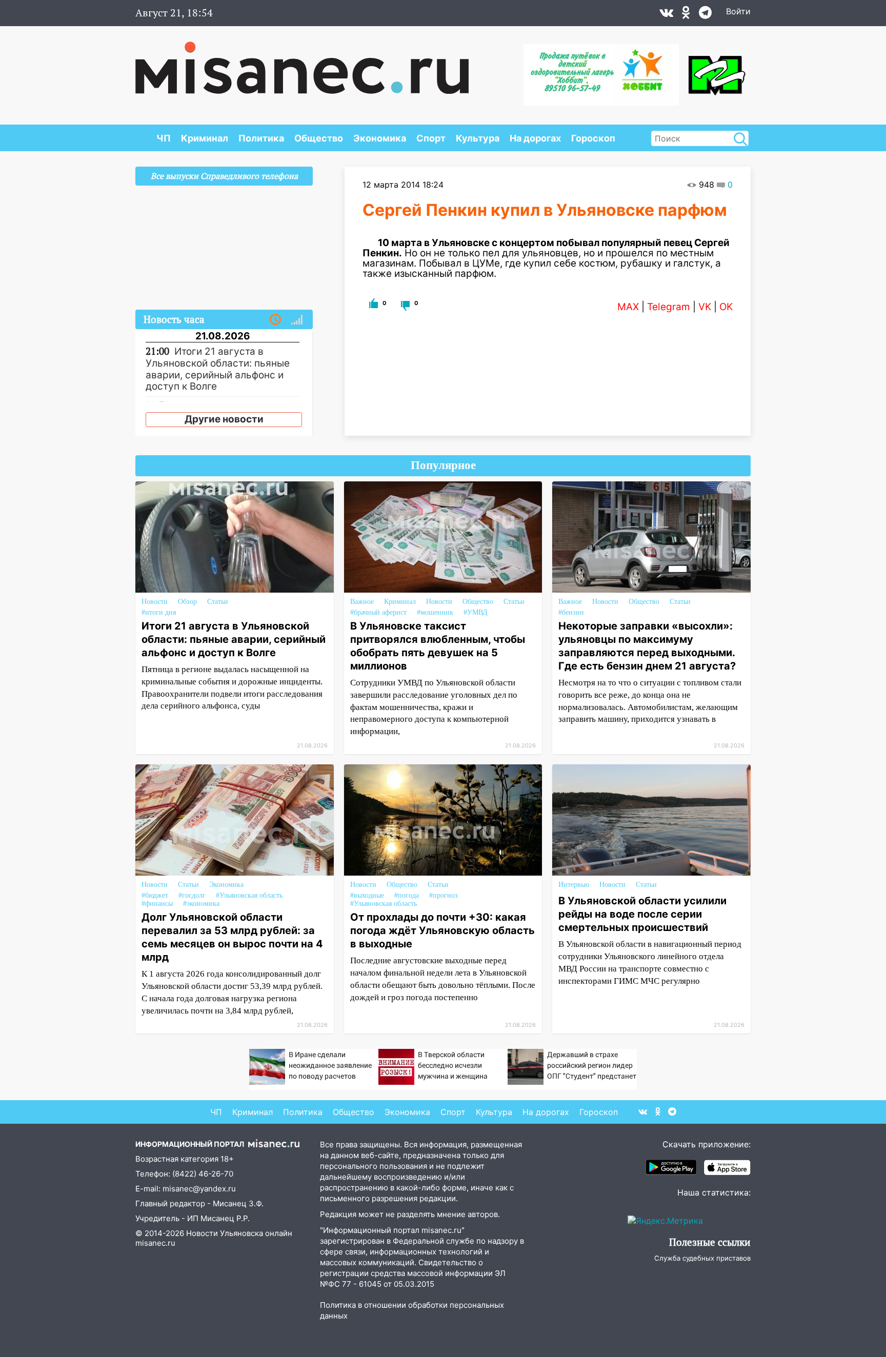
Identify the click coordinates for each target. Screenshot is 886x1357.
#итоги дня (159, 612)
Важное (362, 601)
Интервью (573, 884)
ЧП (163, 138)
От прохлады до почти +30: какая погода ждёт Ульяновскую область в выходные (442, 930)
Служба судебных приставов (702, 1258)
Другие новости (224, 419)
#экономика (201, 903)
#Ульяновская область (249, 895)
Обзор (187, 601)
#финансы (157, 903)
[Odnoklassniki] (686, 15)
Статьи (217, 601)
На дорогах (535, 138)
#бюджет (155, 895)
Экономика (379, 138)
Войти (738, 11)
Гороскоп (593, 138)
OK (726, 307)
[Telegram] (705, 15)
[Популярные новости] (297, 320)
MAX (628, 307)
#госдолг (192, 895)
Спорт (431, 138)
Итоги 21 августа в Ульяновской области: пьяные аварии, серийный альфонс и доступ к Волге (234, 639)
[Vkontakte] (666, 15)
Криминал (204, 138)
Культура (477, 138)
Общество (318, 138)
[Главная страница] (302, 62)
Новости (155, 601)
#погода (406, 895)
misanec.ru (155, 1243)
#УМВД (476, 612)
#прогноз (443, 895)
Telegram (668, 307)
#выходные (367, 895)
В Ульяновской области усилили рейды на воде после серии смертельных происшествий (642, 914)
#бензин (571, 612)
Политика (261, 138)
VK (704, 307)
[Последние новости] (275, 320)
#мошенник (435, 612)
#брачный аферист (378, 612)
